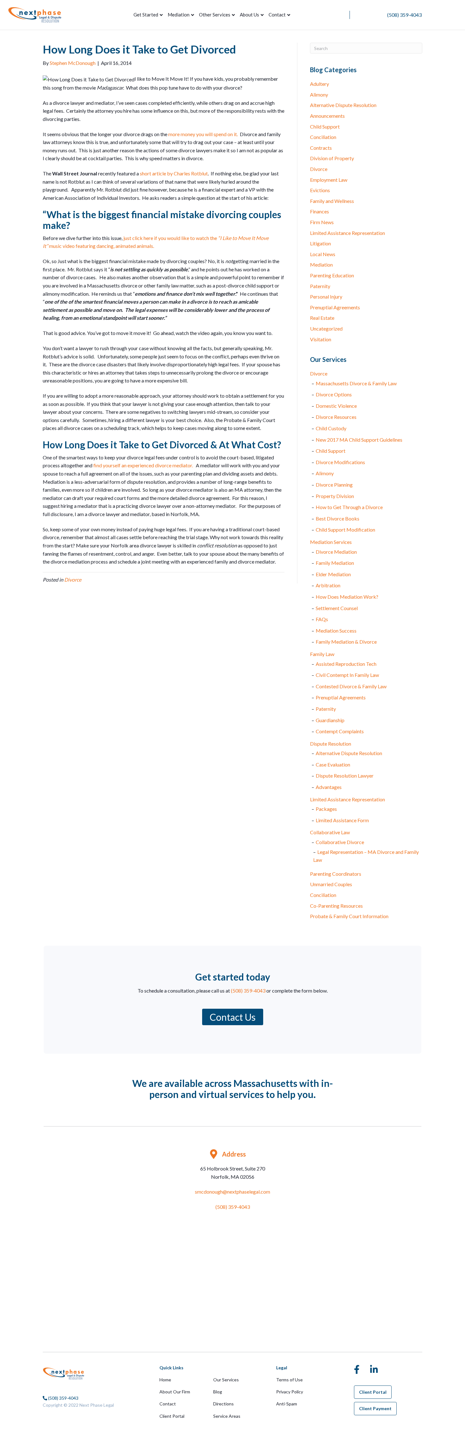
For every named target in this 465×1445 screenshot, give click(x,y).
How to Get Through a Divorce (349, 507)
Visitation (320, 339)
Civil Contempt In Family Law (347, 675)
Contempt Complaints (340, 731)
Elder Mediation (333, 574)
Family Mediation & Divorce (346, 642)
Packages (326, 809)
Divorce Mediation (336, 552)
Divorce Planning (334, 485)
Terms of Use (289, 1379)
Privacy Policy (289, 1391)
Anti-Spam (286, 1403)
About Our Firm (174, 1391)
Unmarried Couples (331, 884)
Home (165, 1379)
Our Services (226, 1379)
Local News (322, 254)
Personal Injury (326, 296)
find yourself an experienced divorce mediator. (143, 465)
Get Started (145, 14)
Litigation (320, 243)
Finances (319, 211)
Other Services (214, 14)
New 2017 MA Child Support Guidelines (359, 440)
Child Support (325, 126)
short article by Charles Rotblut (173, 173)
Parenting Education (332, 275)
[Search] (297, 15)
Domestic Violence (336, 406)
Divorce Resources (336, 417)
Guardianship (330, 720)
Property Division (335, 496)
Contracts (321, 148)
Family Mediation (335, 563)
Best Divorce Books (337, 518)
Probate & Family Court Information (349, 916)
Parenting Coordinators (335, 874)
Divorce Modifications (340, 462)
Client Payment (375, 1408)
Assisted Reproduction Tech (346, 664)
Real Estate (322, 318)
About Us (249, 14)
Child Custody (331, 428)
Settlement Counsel (337, 608)
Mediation (178, 14)
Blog (217, 1391)
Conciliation (323, 137)
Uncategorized (326, 328)
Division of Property (332, 158)
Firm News (322, 222)
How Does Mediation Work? (347, 597)
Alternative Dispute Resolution (343, 105)
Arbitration (328, 585)
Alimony (319, 94)
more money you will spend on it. (203, 134)
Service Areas (226, 1416)
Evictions (320, 190)
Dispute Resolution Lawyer (345, 776)
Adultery (319, 84)
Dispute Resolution (330, 744)
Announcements (327, 116)
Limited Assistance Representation (347, 233)
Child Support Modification (345, 530)
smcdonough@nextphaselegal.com (232, 1192)
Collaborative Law (330, 832)
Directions (223, 1403)
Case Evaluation (333, 764)
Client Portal (171, 1416)
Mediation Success (336, 631)
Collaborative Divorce (340, 842)
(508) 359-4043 (404, 15)
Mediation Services (331, 542)
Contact (277, 14)
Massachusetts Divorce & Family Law (356, 383)
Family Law (322, 654)
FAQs (322, 619)
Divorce (72, 580)
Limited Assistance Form (342, 820)
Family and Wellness (332, 201)
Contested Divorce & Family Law (351, 686)
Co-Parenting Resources (336, 906)
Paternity (320, 286)
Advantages (329, 787)
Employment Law (328, 180)
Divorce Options (334, 394)
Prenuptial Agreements (335, 307)
